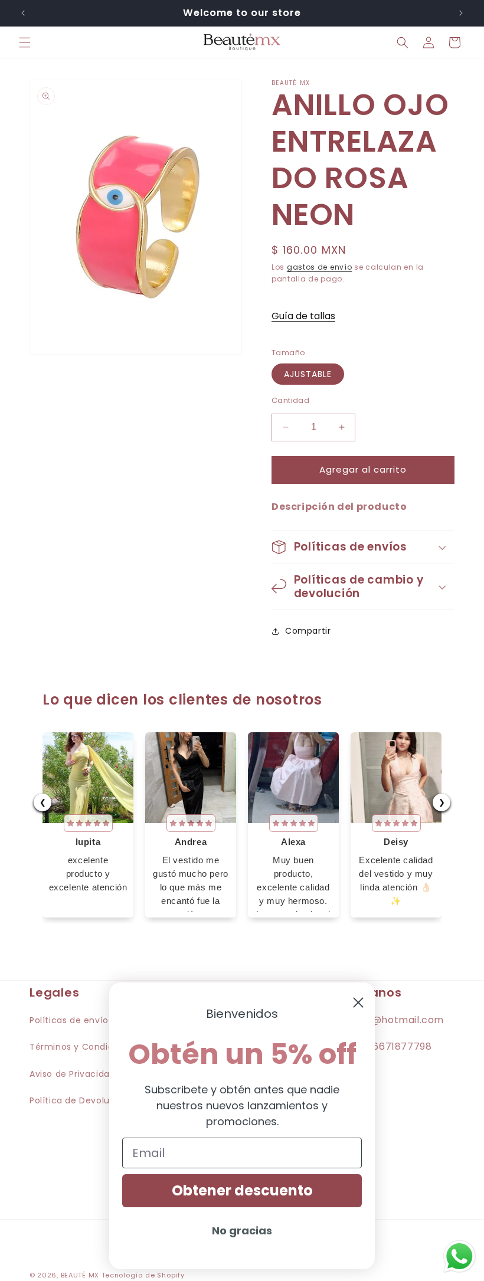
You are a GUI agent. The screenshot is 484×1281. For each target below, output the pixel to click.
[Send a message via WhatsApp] (459, 1256)
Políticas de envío (69, 1020)
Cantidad (290, 400)
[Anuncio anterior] (23, 13)
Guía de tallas (303, 316)
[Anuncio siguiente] (461, 13)
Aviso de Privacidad (72, 1074)
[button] (25, 42)
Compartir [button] (308, 631)
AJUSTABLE (308, 374)
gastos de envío (319, 267)
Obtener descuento (242, 1190)
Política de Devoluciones (84, 1100)
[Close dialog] (358, 1002)
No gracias (242, 1230)
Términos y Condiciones (83, 1047)
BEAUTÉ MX (80, 1275)
